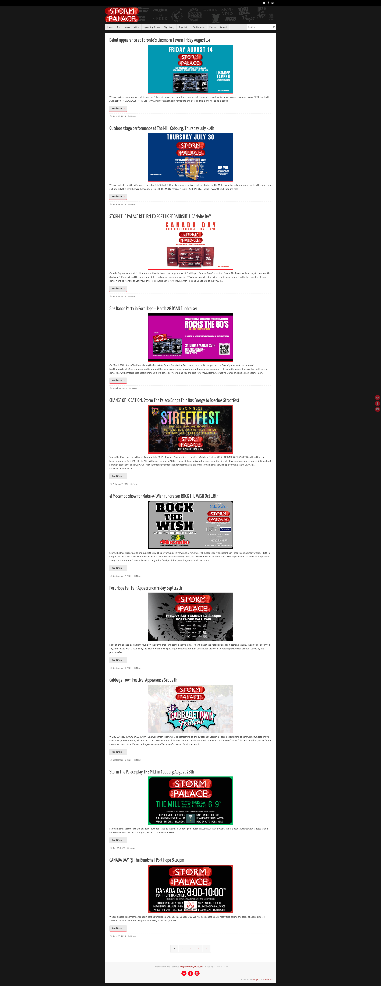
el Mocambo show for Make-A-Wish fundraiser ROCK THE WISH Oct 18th (163, 496)
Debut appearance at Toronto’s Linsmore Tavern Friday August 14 (159, 40)
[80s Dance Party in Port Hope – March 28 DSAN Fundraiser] (190, 337)
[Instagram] (272, 3)
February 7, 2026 (120, 484)
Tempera (256, 979)
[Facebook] (268, 3)
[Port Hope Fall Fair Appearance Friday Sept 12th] (190, 617)
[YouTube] (264, 3)
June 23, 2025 (119, 936)
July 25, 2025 (119, 848)
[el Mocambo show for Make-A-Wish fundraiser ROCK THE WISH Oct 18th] (190, 525)
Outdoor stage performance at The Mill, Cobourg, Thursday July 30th (161, 128)
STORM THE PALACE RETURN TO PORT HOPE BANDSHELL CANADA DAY (160, 216)
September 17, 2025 (122, 576)
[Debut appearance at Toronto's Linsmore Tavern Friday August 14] (190, 69)
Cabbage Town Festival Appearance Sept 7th (143, 680)
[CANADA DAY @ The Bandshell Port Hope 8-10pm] (190, 889)
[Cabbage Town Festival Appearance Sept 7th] (190, 709)
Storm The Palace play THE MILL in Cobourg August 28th (151, 772)
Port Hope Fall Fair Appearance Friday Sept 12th (145, 588)
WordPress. (268, 979)
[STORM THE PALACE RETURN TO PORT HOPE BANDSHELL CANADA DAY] (190, 245)
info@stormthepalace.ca (190, 966)
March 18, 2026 (120, 388)
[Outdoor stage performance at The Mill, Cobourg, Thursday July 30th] (190, 157)
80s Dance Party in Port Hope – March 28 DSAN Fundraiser (153, 308)
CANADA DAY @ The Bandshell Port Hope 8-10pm (146, 860)
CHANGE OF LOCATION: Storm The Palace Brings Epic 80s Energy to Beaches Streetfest (174, 400)
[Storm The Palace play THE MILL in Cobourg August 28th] (190, 800)
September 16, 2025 (122, 668)
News (133, 116)
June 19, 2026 (119, 116)
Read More (117, 108)
